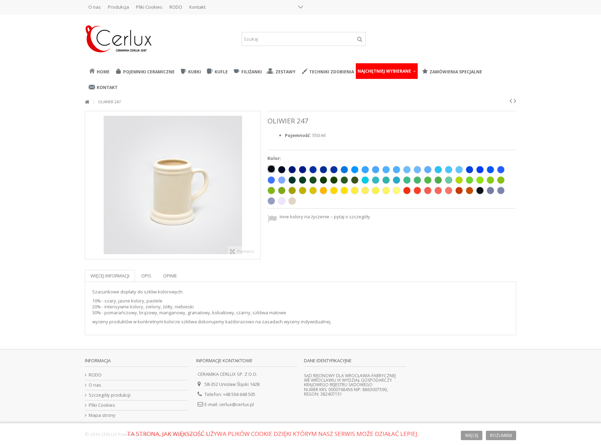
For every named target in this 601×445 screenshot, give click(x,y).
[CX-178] (292, 180)
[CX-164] (501, 180)
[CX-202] (375, 169)
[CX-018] (480, 180)
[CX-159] (459, 180)
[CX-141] (469, 180)
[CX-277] (386, 190)
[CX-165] (271, 190)
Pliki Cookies (149, 7)
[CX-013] (386, 180)
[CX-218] (417, 169)
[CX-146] (407, 180)
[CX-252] (271, 180)
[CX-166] (282, 190)
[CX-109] (323, 190)
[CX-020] (292, 201)
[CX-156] (365, 180)
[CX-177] (302, 180)
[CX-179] (438, 180)
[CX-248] (407, 190)
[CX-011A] (344, 190)
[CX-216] (386, 169)
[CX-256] (469, 169)
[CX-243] (438, 190)
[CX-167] (313, 190)
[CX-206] (313, 169)
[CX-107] (428, 169)
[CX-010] (282, 201)
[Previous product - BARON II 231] (511, 101)
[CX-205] (459, 169)
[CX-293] (490, 190)
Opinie (170, 276)
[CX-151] (344, 180)
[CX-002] (271, 169)
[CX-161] (428, 180)
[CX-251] (282, 180)
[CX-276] (375, 190)
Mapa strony (102, 415)
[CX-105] (334, 169)
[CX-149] (334, 180)
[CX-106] (323, 180)
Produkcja (118, 7)
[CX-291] (271, 201)
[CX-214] (355, 169)
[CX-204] (448, 169)
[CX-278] (396, 190)
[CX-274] (355, 190)
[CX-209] (292, 169)
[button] (387, 71)
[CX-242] (428, 190)
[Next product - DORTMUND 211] (515, 101)
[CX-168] (302, 190)
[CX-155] (396, 180)
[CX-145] (417, 180)
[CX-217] (407, 169)
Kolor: (274, 158)
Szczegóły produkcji (109, 395)
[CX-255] (480, 169)
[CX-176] (313, 180)
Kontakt (197, 7)
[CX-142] (448, 180)
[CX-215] (365, 169)
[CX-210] (302, 169)
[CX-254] (490, 169)
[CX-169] (292, 190)
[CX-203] (438, 169)
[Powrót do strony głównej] (87, 102)
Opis (146, 276)
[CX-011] (334, 190)
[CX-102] (480, 190)
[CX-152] (375, 180)
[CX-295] (459, 190)
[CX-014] (344, 169)
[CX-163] (490, 180)
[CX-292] (501, 190)
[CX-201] (396, 169)
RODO (175, 7)
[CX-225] (323, 169)
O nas (94, 7)
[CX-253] (501, 169)
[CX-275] (365, 190)
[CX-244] (448, 190)
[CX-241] (417, 190)
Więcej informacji (109, 276)
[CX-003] (282, 169)
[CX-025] (469, 190)
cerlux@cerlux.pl (236, 404)
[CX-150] (355, 180)
